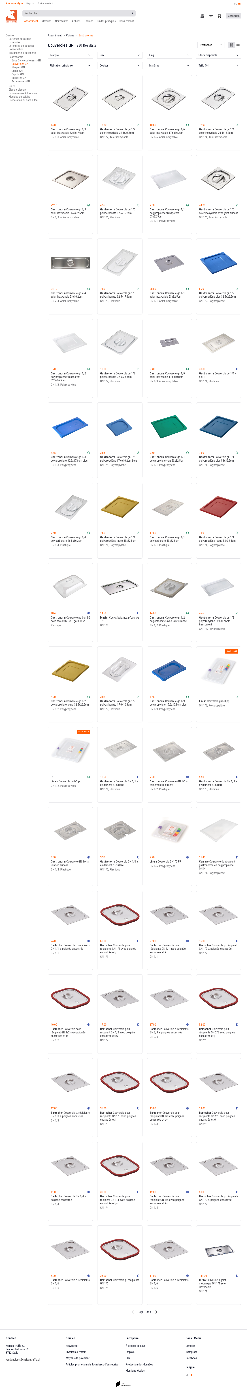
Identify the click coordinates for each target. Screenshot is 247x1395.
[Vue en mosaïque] (231, 45)
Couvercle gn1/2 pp (66, 781)
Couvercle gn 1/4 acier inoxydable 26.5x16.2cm (216, 131)
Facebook (191, 1358)
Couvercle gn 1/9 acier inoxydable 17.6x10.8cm (167, 375)
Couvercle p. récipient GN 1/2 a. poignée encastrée (218, 947)
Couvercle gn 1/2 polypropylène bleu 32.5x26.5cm (217, 294)
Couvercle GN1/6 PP (166, 861)
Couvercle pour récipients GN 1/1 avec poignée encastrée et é (168, 949)
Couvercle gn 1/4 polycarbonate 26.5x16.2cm (68, 539)
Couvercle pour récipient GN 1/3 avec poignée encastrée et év (167, 1116)
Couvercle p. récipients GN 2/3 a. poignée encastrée (169, 1030)
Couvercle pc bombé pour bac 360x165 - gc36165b (70, 619)
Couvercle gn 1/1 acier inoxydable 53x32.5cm (167, 294)
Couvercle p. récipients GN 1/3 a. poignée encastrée (70, 1114)
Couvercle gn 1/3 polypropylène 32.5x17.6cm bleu (69, 458)
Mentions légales (135, 1370)
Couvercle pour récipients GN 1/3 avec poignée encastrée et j (118, 1116)
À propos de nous (136, 1346)
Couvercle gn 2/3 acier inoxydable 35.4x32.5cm (68, 211)
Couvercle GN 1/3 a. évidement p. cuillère (218, 783)
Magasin (30, 3)
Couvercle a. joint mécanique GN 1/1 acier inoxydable (213, 1283)
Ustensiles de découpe (22, 45)
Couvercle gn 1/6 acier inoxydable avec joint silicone (218, 211)
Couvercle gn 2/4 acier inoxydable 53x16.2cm (68, 294)
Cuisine (10, 35)
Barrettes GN (19, 78)
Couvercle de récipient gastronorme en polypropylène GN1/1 (217, 865)
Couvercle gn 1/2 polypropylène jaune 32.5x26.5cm (70, 702)
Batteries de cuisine (20, 39)
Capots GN (18, 74)
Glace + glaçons (18, 89)
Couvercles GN (20, 64)
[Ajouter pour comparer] (78, 144)
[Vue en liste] (238, 45)
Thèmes (88, 21)
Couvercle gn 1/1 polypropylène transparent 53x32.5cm (167, 213)
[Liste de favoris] (83, 144)
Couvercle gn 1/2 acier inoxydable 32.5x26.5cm (117, 131)
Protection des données (139, 1364)
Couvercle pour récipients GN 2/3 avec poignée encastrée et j (217, 1032)
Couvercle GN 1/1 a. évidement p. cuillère (119, 783)
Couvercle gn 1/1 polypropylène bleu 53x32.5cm (216, 458)
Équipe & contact (45, 3)
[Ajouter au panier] (88, 144)
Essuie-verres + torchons (23, 93)
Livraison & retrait (76, 1352)
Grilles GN (17, 70)
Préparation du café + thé (23, 100)
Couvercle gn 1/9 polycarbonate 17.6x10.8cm (117, 702)
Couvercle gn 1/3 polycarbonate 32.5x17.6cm (117, 294)
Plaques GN (18, 67)
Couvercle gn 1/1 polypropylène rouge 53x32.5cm (217, 539)
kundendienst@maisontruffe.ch (23, 1359)
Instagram (191, 1352)
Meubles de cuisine (19, 96)
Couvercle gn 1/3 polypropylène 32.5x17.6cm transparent (216, 621)
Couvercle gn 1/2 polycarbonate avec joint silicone (168, 619)
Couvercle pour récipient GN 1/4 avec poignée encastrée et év (167, 1200)
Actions (76, 21)
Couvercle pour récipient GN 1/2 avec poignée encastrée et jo (68, 1032)
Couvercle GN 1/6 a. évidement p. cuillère (119, 863)
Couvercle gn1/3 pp (214, 701)
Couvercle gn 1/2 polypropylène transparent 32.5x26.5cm (68, 377)
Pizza (12, 86)
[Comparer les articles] (202, 15)
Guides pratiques (106, 21)
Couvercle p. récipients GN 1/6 (70, 1281)
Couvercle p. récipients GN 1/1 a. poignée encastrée (70, 947)
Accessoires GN (21, 81)
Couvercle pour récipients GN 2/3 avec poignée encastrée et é (217, 1116)
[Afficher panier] (219, 15)
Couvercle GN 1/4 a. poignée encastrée (68, 1198)
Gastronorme (16, 57)
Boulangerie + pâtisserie (22, 53)
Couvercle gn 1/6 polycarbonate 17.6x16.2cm (117, 211)
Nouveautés (61, 21)
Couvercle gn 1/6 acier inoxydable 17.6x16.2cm (167, 131)
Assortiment (31, 21)
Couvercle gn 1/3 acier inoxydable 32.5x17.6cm (68, 131)
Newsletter (72, 1346)
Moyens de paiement (78, 1358)
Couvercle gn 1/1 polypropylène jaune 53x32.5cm (118, 539)
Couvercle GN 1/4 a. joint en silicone (70, 863)
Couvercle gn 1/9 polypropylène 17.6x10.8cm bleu (168, 702)
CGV (128, 1358)
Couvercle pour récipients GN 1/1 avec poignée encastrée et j (118, 949)
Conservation (16, 49)
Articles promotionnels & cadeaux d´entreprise (92, 1364)
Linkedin (190, 1346)
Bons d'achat (126, 21)
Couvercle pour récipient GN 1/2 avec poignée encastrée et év (117, 1032)
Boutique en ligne (14, 3)
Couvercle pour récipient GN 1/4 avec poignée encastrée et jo (117, 1200)
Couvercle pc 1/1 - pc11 (217, 375)
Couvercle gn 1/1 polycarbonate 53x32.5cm (167, 539)
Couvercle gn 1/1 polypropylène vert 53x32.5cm (167, 458)
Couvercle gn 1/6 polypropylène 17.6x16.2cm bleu (118, 458)
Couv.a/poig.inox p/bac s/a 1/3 (119, 619)
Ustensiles (14, 42)
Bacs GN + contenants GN (26, 60)
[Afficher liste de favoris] (211, 15)
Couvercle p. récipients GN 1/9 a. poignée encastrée (218, 1198)
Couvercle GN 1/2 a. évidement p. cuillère (169, 783)
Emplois (130, 1352)
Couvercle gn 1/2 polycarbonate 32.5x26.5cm (117, 375)
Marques (46, 21)
